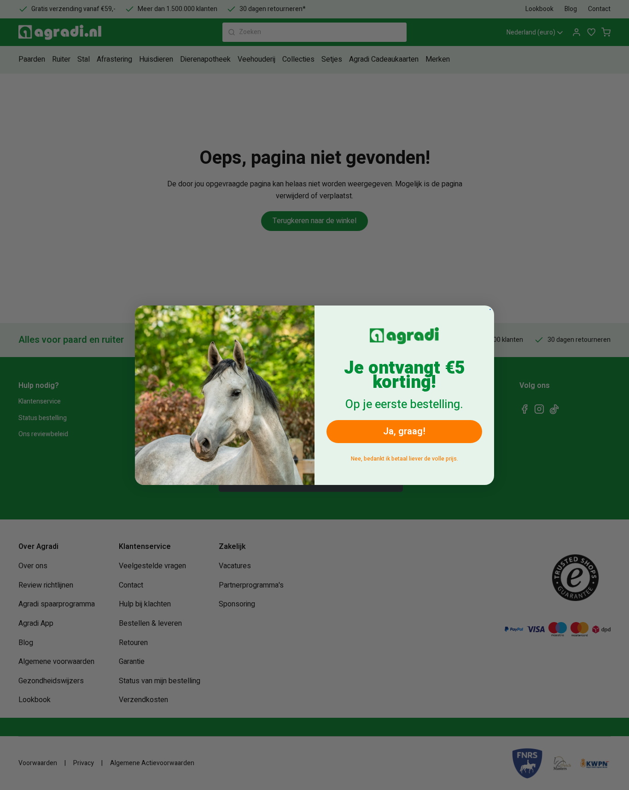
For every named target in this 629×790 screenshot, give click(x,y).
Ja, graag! (404, 431)
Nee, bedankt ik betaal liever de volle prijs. (404, 459)
